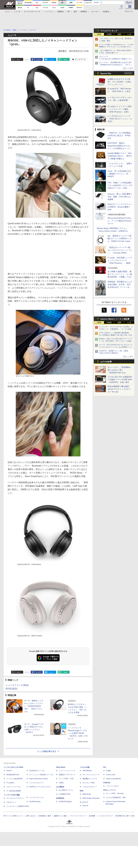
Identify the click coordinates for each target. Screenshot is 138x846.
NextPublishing (34, 802)
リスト (27, 59)
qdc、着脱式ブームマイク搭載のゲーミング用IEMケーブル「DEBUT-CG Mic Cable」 (120, 238)
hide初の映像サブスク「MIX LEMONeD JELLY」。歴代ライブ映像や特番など (120, 156)
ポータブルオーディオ (32, 12)
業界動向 (84, 12)
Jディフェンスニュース (90, 775)
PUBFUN (106, 783)
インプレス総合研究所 (14, 779)
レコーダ (17, 12)
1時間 (99, 34)
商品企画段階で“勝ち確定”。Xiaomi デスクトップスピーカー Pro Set (120, 389)
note (65, 59)
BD (69, 12)
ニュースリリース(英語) (17, 685)
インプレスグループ (105, 816)
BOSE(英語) (11, 688)
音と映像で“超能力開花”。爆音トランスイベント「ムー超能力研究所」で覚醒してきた (120, 274)
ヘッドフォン (49, 12)
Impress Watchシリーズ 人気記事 (115, 319)
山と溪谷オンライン (66, 790)
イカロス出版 (84, 767)
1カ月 (129, 34)
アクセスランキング (108, 31)
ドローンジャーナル (13, 787)
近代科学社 (60, 798)
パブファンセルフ (112, 786)
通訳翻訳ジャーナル (89, 779)
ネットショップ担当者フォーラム (41, 775)
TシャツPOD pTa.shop (115, 793)
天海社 (108, 771)
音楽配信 (106, 12)
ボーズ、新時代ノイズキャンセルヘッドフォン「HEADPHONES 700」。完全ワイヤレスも (33, 706)
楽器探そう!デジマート (67, 775)
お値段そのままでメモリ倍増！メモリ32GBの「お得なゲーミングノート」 (119, 82)
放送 (75, 12)
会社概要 (92, 816)
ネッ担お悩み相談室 (13, 791)
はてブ (52, 59)
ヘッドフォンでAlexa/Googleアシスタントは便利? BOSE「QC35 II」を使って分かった (78, 733)
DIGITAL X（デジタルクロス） (40, 787)
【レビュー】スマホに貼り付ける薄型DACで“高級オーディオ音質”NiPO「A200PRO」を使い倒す (116, 59)
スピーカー (95, 12)
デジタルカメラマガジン (15, 798)
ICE (104, 767)
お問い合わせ (30, 816)
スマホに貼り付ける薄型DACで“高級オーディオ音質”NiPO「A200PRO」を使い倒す (120, 379)
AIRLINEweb (87, 771)
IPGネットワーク (109, 790)
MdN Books (86, 794)
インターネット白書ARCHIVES (17, 806)
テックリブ (84, 802)
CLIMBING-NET (64, 794)
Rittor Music (60, 767)
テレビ (7, 12)
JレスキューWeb (88, 783)
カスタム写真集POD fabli (116, 797)
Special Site (105, 73)
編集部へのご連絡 (60, 816)
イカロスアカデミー (89, 787)
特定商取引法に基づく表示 (125, 816)
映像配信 (60, 12)
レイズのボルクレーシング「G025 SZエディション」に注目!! (120, 118)
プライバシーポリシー (78, 816)
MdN (81, 791)
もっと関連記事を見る (46, 751)
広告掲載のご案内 (44, 816)
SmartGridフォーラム (37, 771)
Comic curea (110, 775)
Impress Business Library (38, 779)
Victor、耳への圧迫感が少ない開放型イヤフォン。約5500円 (119, 173)
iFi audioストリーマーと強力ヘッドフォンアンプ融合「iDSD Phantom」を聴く (120, 109)
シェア (38, 59)
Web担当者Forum (12, 775)
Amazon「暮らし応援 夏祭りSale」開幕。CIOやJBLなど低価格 (120, 196)
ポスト (19, 59)
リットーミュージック (67, 771)
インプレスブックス (36, 797)
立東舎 (61, 783)
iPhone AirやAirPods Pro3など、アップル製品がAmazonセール (120, 220)
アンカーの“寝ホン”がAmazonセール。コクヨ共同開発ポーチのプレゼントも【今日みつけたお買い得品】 (116, 47)
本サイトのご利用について (13, 816)
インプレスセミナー (36, 783)
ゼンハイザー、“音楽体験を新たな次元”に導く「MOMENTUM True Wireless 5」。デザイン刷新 (116, 65)
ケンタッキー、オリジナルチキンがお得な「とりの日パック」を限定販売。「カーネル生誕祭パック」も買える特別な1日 (116, 329)
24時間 (109, 34)
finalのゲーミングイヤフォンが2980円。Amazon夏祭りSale (120, 207)
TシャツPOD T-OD (66, 779)
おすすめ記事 (106, 362)
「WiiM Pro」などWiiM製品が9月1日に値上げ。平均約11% (119, 135)
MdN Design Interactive (91, 798)
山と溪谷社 (60, 787)
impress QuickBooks (113, 779)
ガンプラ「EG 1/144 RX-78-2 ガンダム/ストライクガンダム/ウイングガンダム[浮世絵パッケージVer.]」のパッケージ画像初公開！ (116, 347)
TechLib (85, 806)
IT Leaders (10, 783)
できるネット (11, 802)
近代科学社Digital (65, 802)
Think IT (9, 771)
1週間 (119, 34)
